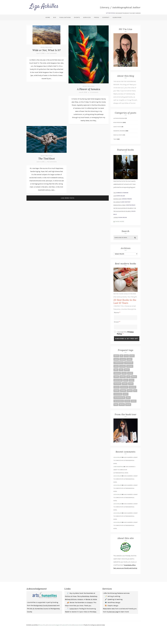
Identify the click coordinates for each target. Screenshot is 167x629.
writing (128, 404)
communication (118, 362)
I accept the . (125, 333)
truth (128, 397)
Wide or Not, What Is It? (46, 50)
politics (116, 387)
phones (125, 383)
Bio (54, 17)
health (124, 373)
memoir (134, 376)
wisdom (127, 401)
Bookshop (93, 596)
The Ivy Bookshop (83, 596)
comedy (129, 359)
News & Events (118, 135)
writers (122, 404)
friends (127, 369)
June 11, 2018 (40, 53)
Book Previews (46, 47)
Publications (65, 17)
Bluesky (75, 625)
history (130, 373)
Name (117, 312)
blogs (126, 355)
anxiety (116, 355)
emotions (129, 366)
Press (96, 17)
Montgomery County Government (45, 605)
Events (77, 17)
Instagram (57, 625)
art (121, 355)
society (125, 394)
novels (131, 380)
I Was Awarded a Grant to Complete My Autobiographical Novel (125, 460)
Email (117, 322)
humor (116, 376)
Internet (122, 376)
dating (116, 366)
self (135, 390)
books (132, 355)
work (115, 404)
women (133, 401)
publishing (132, 387)
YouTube (70, 625)
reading (116, 390)
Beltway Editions (71, 599)
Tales (115, 139)
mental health (118, 380)
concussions (128, 362)
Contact (105, 17)
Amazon (80, 599)
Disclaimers (50, 625)
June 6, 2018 (40, 161)
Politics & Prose (70, 596)
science (130, 390)
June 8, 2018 (83, 92)
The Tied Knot (46, 158)
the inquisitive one (119, 397)
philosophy (117, 383)
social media (117, 394)
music (125, 380)
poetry (131, 383)
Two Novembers (118, 401)
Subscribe (117, 17)
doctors (122, 366)
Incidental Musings (119, 131)
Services (87, 17)
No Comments (52, 53)
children (122, 359)
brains (116, 359)
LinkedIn (80, 625)
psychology (124, 387)
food (121, 369)
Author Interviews (119, 118)
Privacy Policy (42, 625)
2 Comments (94, 92)
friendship (117, 373)
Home (48, 17)
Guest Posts (117, 126)
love (128, 376)
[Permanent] (46, 45)
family (115, 369)
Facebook (64, 625)
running (123, 390)
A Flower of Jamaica (88, 89)
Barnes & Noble (91, 599)
